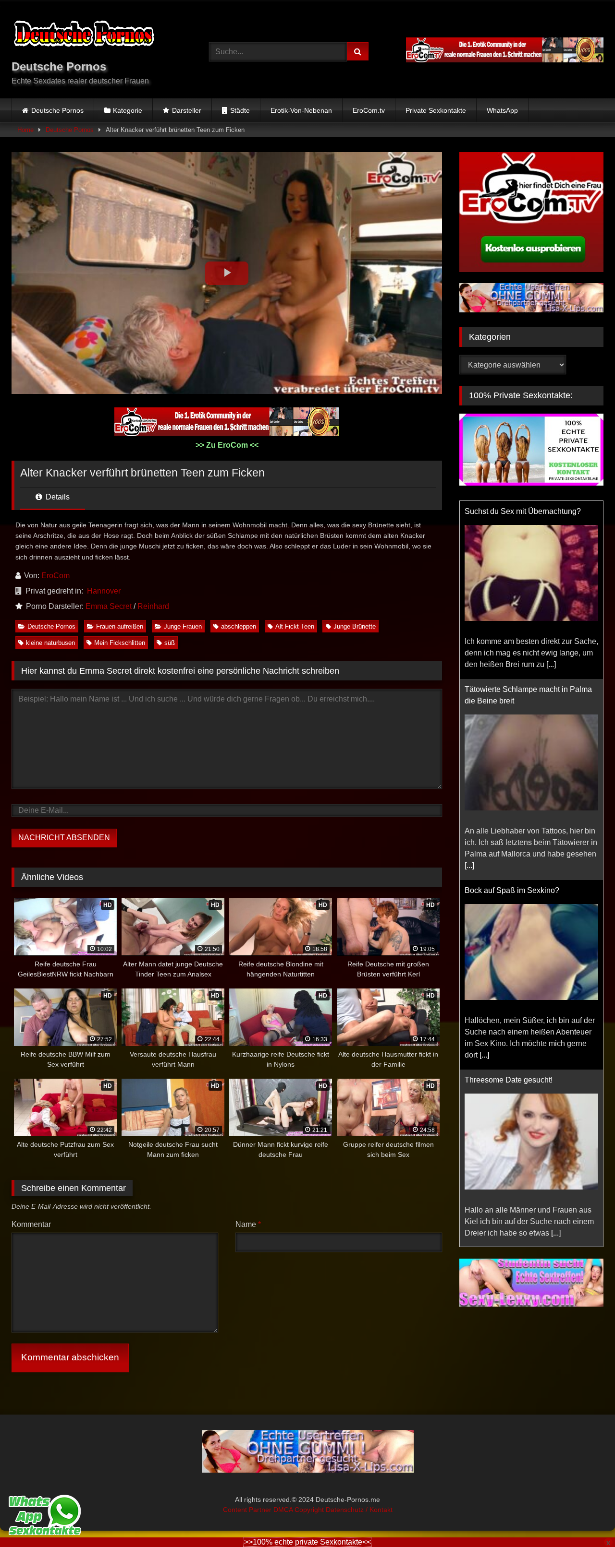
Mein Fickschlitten (119, 642)
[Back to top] (585, 1518)
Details (57, 497)
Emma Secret (109, 606)
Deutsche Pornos (57, 110)
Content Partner (248, 1509)
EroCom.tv (369, 110)
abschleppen (238, 626)
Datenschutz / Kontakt (359, 1509)
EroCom (55, 575)
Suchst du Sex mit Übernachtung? (523, 511)
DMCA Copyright (299, 1509)
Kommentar (31, 1224)
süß (169, 642)
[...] (551, 664)
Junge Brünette (354, 626)
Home (25, 129)
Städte (240, 110)
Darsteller (186, 110)
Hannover (104, 591)
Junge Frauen (183, 626)
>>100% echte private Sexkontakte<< (307, 1542)
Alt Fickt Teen (294, 626)
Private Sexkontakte (436, 110)
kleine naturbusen (50, 642)
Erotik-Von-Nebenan (301, 110)
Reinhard (153, 606)
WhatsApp (502, 110)
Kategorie (127, 110)
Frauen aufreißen (119, 626)
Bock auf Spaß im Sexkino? (512, 890)
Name (248, 1224)
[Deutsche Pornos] (84, 35)
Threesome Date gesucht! (509, 1080)
